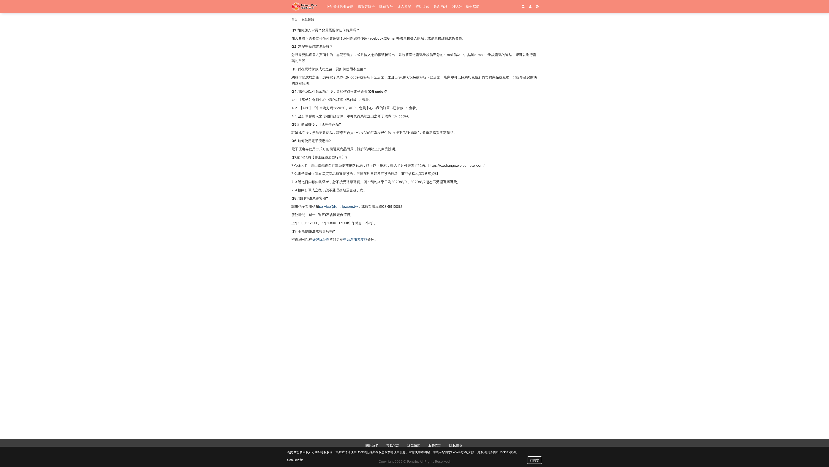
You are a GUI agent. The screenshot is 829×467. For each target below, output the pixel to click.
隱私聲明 (455, 445)
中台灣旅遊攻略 (355, 239)
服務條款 (434, 445)
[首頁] (306, 6)
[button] (340, 6)
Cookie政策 (295, 460)
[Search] (523, 6)
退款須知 (413, 445)
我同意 (534, 460)
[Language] (537, 6)
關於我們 (371, 445)
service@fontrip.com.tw (338, 206)
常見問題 (392, 445)
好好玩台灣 (320, 239)
